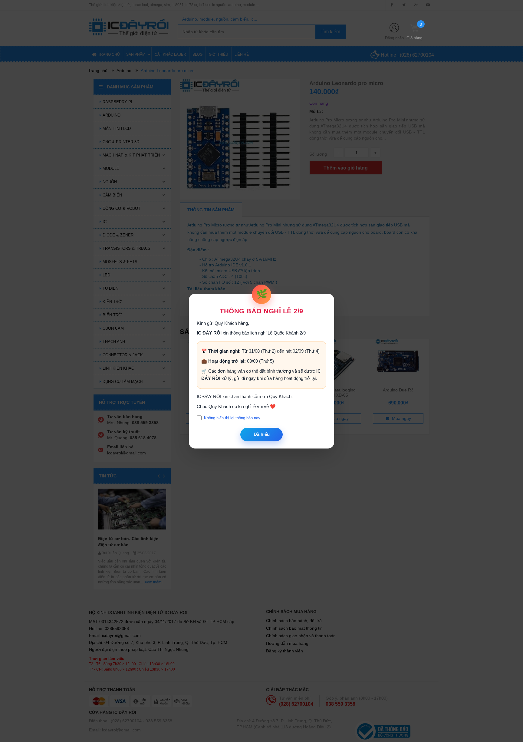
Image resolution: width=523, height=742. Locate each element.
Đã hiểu (262, 434)
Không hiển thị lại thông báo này (232, 418)
